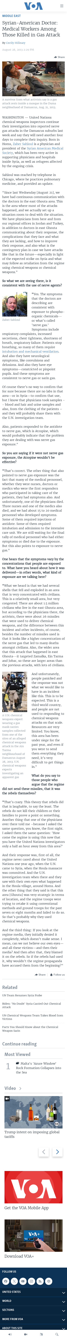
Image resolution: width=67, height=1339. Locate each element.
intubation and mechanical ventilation (30, 351)
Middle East (11, 16)
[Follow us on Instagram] (31, 1281)
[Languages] (41, 1334)
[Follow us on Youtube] (22, 1281)
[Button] (59, 57)
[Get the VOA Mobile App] (33, 1187)
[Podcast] (48, 1281)
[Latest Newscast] (10, 1334)
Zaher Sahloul (23, 144)
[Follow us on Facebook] (5, 1281)
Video (10, 1088)
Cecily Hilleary (15, 43)
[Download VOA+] (33, 1235)
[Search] (57, 1334)
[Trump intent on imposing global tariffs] (33, 1112)
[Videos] (25, 1334)
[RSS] (40, 1281)
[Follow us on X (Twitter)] (14, 1281)
